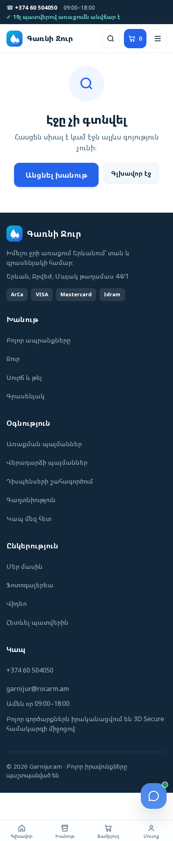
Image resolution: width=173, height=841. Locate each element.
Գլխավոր (21, 836)
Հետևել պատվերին (37, 622)
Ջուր (13, 358)
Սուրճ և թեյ (24, 377)
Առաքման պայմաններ (44, 443)
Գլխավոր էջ (131, 173)
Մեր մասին (24, 566)
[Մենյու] (158, 38)
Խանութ (65, 836)
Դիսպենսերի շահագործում (49, 481)
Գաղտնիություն (31, 499)
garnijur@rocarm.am (37, 688)
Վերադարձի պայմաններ (46, 462)
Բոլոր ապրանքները (38, 340)
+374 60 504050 (30, 670)
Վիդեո (16, 603)
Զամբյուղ (108, 836)
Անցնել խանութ (56, 175)
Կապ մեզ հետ (28, 518)
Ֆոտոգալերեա (30, 584)
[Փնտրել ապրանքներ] (110, 38)
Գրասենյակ (25, 396)
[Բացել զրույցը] (154, 796)
